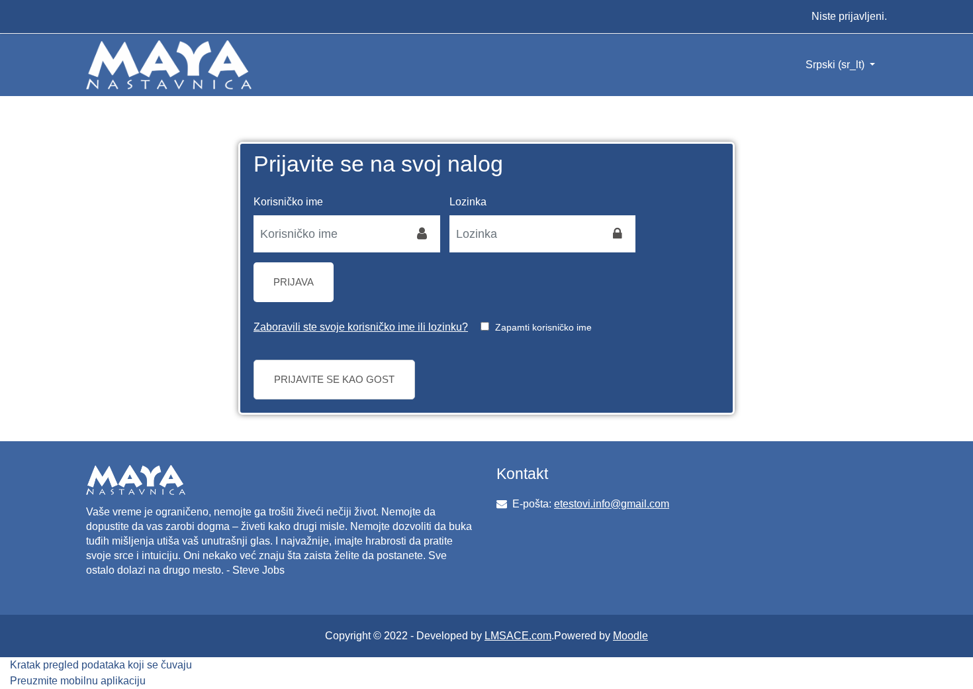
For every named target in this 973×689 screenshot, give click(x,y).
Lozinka (467, 201)
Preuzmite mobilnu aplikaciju (78, 680)
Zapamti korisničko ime (543, 327)
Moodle (630, 635)
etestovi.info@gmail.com (611, 503)
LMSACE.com (518, 635)
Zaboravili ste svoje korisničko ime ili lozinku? (361, 327)
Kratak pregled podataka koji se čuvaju (101, 664)
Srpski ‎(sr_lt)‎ (836, 64)
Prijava (293, 282)
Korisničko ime (288, 201)
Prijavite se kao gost (334, 379)
